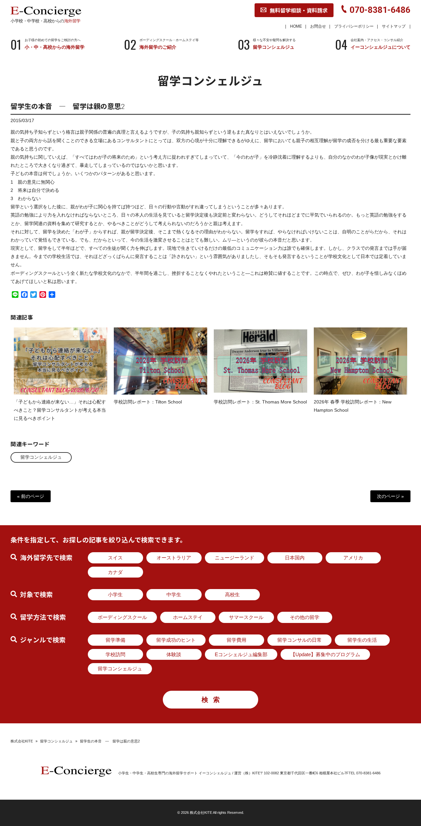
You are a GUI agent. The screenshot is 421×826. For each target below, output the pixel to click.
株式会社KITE (22, 741)
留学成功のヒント (176, 640)
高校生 (232, 594)
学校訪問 (115, 654)
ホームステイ (188, 617)
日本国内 (295, 557)
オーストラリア (174, 557)
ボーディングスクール (122, 617)
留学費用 (236, 640)
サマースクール (246, 617)
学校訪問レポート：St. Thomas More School (260, 401)
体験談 (173, 654)
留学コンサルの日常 (299, 640)
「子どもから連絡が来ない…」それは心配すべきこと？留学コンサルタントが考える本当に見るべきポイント (60, 410)
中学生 (173, 594)
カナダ (115, 572)
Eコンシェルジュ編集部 (241, 654)
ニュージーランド (234, 557)
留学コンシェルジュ (41, 457)
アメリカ (353, 557)
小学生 (115, 594)
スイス (115, 557)
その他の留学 (304, 617)
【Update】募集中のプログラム (325, 654)
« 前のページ (30, 496)
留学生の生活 (362, 640)
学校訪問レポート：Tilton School (148, 401)
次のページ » (390, 496)
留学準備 (115, 640)
